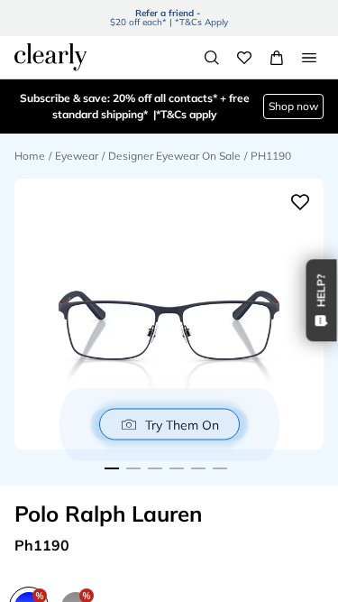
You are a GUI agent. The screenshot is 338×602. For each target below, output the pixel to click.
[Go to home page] (50, 56)
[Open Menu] (309, 57)
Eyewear (76, 155)
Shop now (293, 106)
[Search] (211, 57)
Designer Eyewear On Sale (174, 155)
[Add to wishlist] (300, 202)
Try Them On (182, 424)
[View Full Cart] (276, 57)
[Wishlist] (244, 57)
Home (29, 155)
